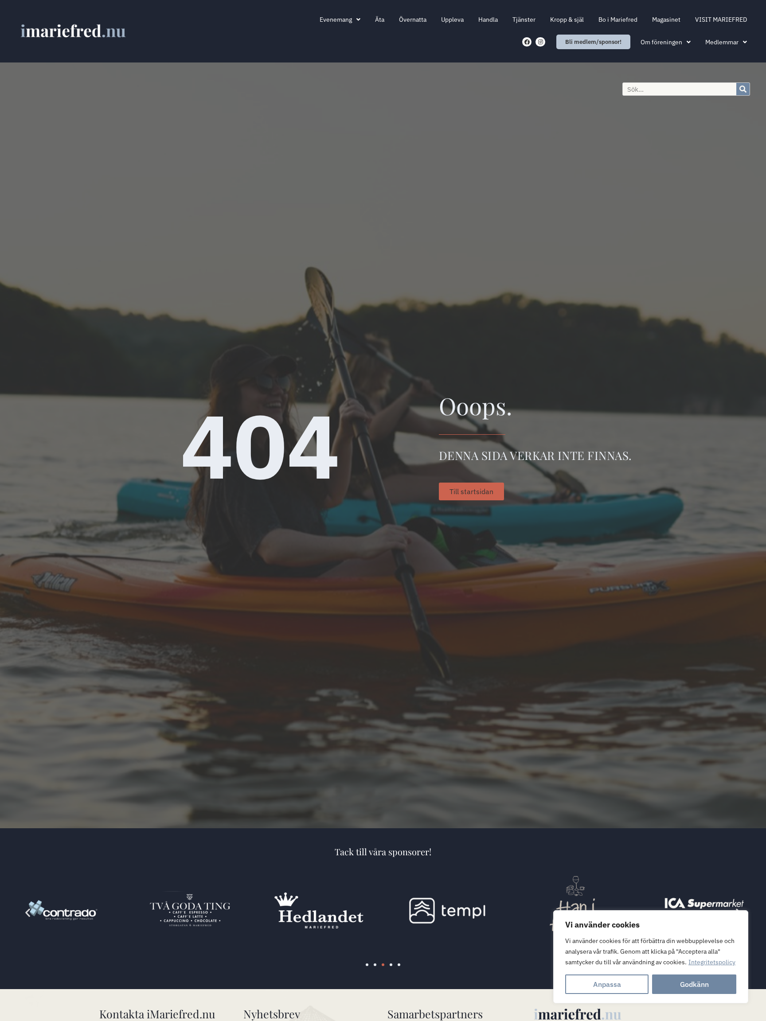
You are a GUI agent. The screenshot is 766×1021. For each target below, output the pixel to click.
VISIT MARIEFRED (721, 19)
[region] (650, 956)
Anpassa (607, 984)
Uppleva (452, 19)
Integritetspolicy (711, 962)
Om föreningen (661, 42)
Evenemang (336, 19)
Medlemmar (722, 42)
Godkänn (694, 984)
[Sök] (743, 89)
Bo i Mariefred (617, 19)
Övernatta (412, 19)
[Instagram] (540, 42)
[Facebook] (527, 42)
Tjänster (523, 19)
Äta (379, 19)
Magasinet (666, 19)
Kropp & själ (567, 19)
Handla (488, 19)
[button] (27, 912)
